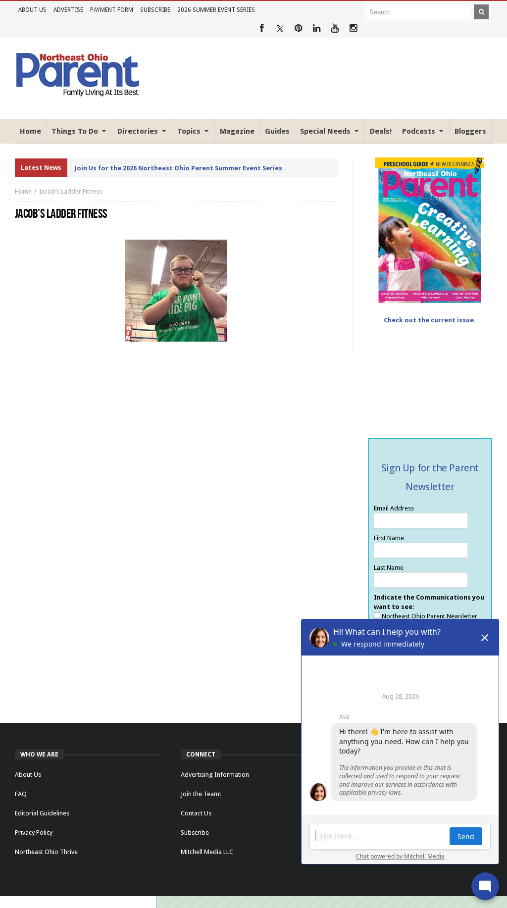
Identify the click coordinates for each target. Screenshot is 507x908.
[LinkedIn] (316, 28)
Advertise (68, 9)
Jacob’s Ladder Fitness (70, 191)
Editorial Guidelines (42, 813)
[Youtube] (335, 28)
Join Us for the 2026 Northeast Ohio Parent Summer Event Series (178, 168)
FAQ (21, 794)
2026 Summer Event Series (216, 9)
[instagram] (353, 28)
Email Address (394, 508)
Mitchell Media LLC (207, 852)
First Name (389, 538)
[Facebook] (262, 28)
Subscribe (155, 9)
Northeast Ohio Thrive (46, 852)
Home (23, 191)
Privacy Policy (33, 832)
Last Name (389, 567)
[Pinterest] (298, 28)
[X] (280, 28)
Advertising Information (215, 774)
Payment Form (111, 9)
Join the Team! (201, 794)
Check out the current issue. (430, 320)
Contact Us (196, 813)
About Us (32, 9)
